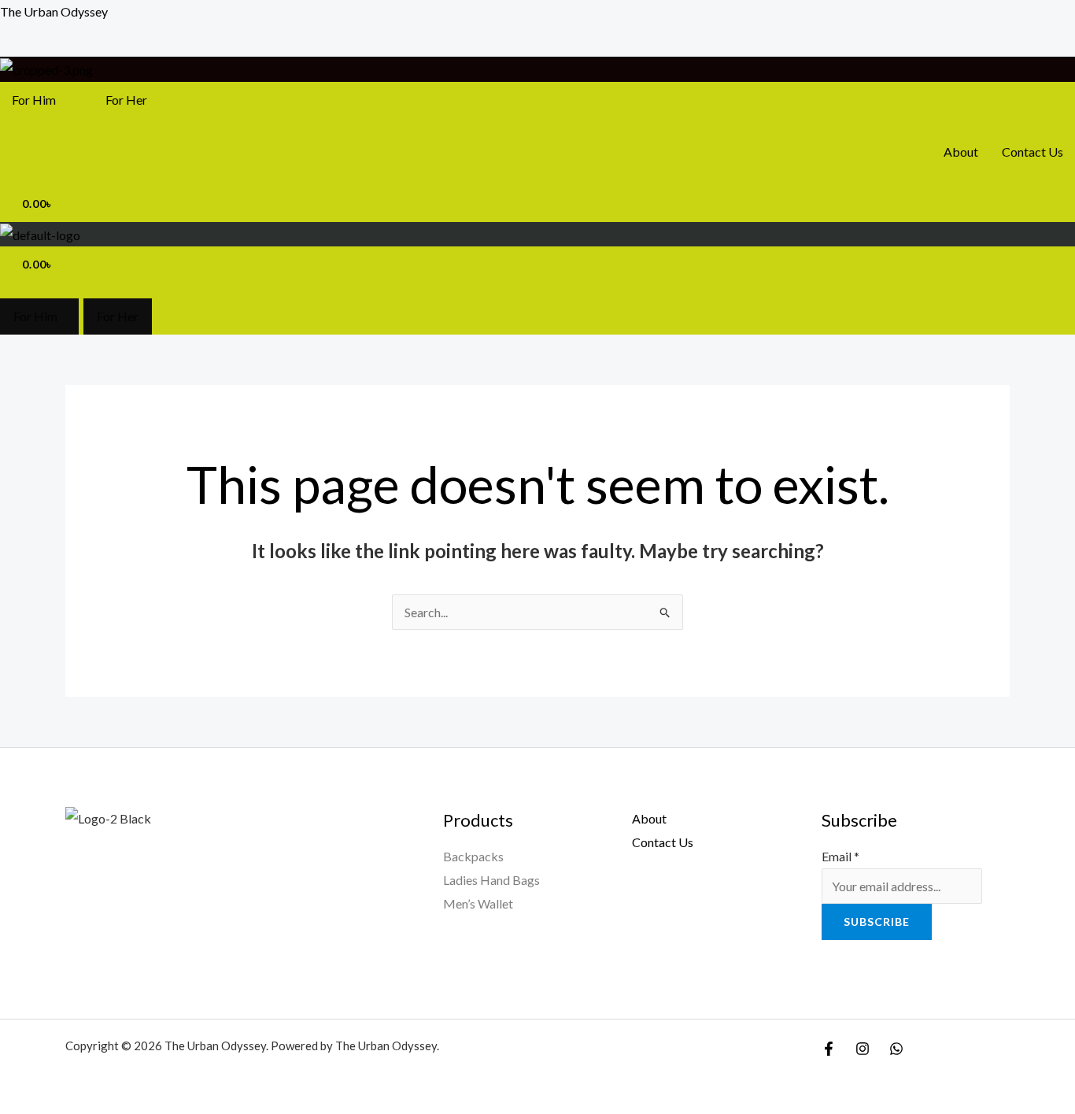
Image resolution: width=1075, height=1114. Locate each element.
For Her (126, 99)
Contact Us (1032, 151)
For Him (34, 99)
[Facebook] (829, 1049)
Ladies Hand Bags (491, 879)
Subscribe (877, 921)
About (961, 151)
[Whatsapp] (896, 1049)
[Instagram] (862, 1049)
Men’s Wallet (478, 903)
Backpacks (473, 856)
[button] (38, 100)
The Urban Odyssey (54, 11)
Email (840, 856)
